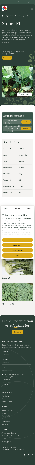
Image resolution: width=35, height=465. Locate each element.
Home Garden (7, 402)
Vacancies (5, 425)
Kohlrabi (17, 16)
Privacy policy (6, 442)
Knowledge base (7, 410)
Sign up (5, 384)
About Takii (6, 416)
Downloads (6, 422)
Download (26, 122)
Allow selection (17, 250)
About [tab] (29, 208)
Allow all (17, 240)
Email (3, 367)
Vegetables (9, 16)
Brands (4, 419)
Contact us (17, 332)
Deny (17, 255)
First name (5, 352)
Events (4, 413)
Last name (5, 359)
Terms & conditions (9, 433)
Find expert (7, 58)
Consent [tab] (6, 208)
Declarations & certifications (12, 436)
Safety (4, 439)
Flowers (4, 399)
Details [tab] (17, 208)
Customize (16, 245)
